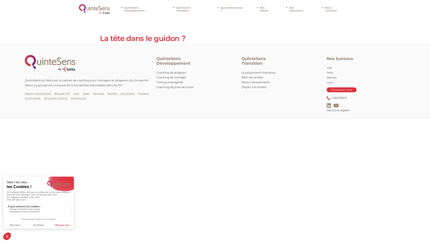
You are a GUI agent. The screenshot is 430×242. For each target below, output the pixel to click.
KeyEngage (32, 98)
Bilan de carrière (252, 77)
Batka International (38, 93)
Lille (329, 67)
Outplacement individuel (258, 72)
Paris (330, 72)
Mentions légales (338, 110)
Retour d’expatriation (256, 82)
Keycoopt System (56, 98)
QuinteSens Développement (134, 9)
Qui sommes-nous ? (232, 9)
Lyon (330, 82)
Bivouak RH (62, 93)
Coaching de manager (171, 77)
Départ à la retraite (254, 87)
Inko (76, 93)
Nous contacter (331, 9)
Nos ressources (295, 9)
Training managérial (169, 82)
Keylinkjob (128, 93)
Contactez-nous (341, 89)
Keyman (98, 93)
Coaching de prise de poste (174, 87)
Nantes (331, 77)
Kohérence (78, 98)
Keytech (143, 93)
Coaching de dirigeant (171, 72)
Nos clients (264, 9)
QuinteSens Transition (183, 9)
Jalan (86, 93)
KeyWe (112, 93)
